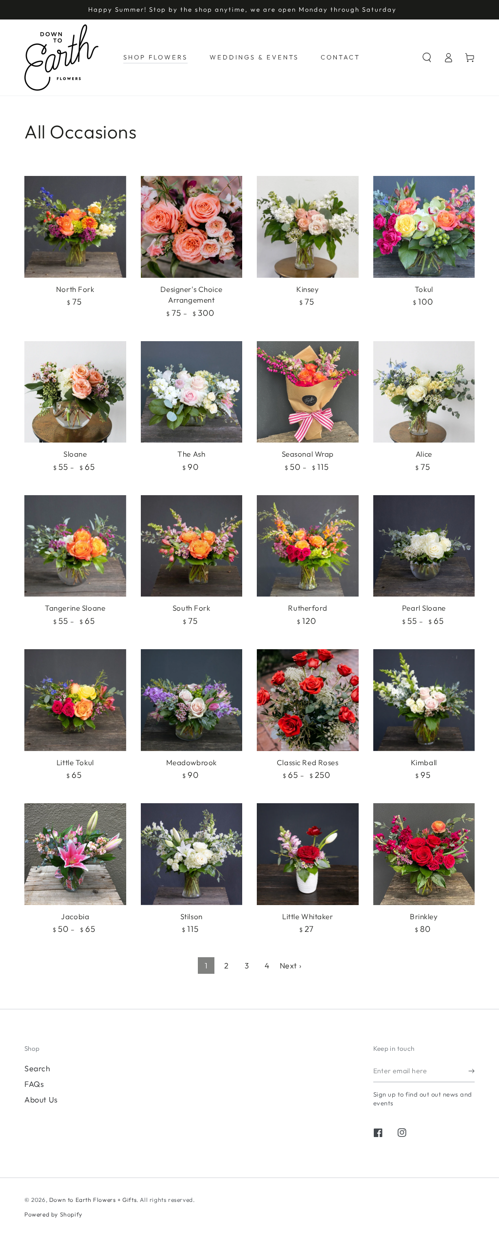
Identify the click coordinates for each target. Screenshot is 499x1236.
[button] (427, 57)
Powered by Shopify (53, 1214)
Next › (291, 965)
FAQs (34, 1084)
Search (37, 1068)
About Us (41, 1099)
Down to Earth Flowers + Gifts (92, 1199)
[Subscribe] (471, 1071)
